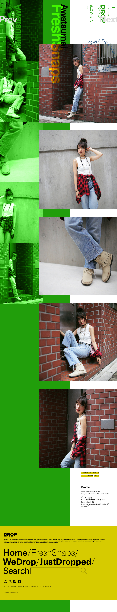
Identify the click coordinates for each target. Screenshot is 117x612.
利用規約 (34, 586)
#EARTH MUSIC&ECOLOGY (90, 473)
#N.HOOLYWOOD (87, 476)
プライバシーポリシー (44, 586)
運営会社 (6, 586)
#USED (96, 476)
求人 (28, 586)
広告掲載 (13, 586)
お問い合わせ (22, 586)
